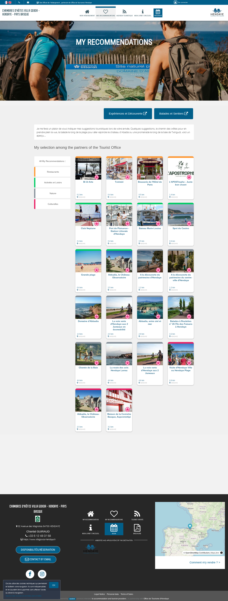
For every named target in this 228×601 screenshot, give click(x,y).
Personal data (113, 594)
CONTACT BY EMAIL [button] (40, 559)
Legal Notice (99, 594)
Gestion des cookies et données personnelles (24, 596)
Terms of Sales (127, 594)
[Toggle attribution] (221, 553)
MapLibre (215, 552)
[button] (88, 179)
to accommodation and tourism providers (109, 599)
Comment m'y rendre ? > (205, 562)
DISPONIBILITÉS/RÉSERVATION (38, 549)
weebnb (72, 599)
